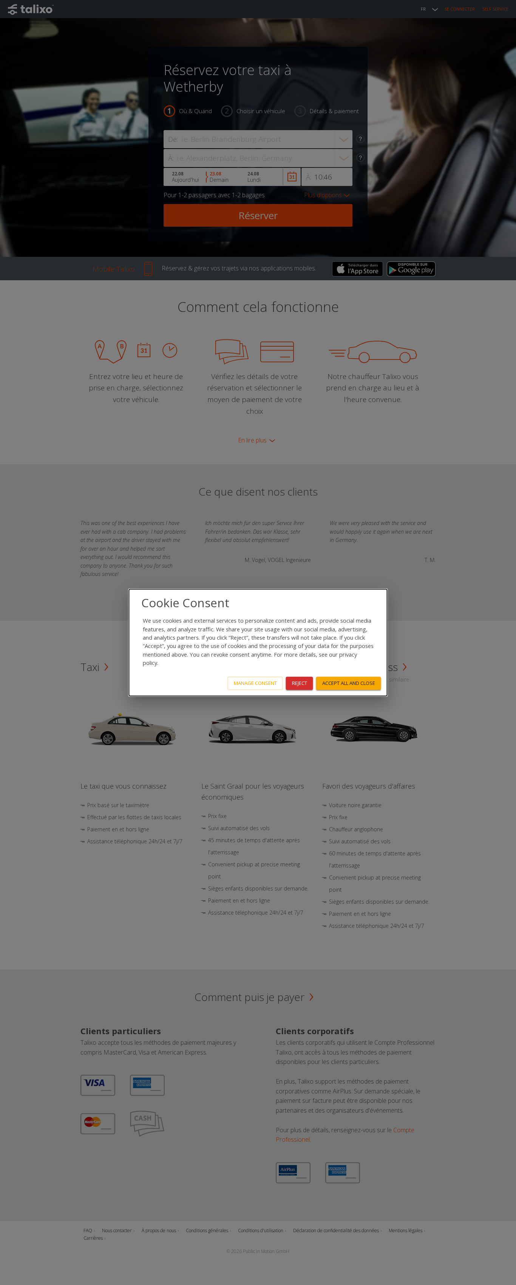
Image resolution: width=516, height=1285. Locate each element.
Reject (299, 683)
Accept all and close (348, 683)
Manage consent (255, 683)
